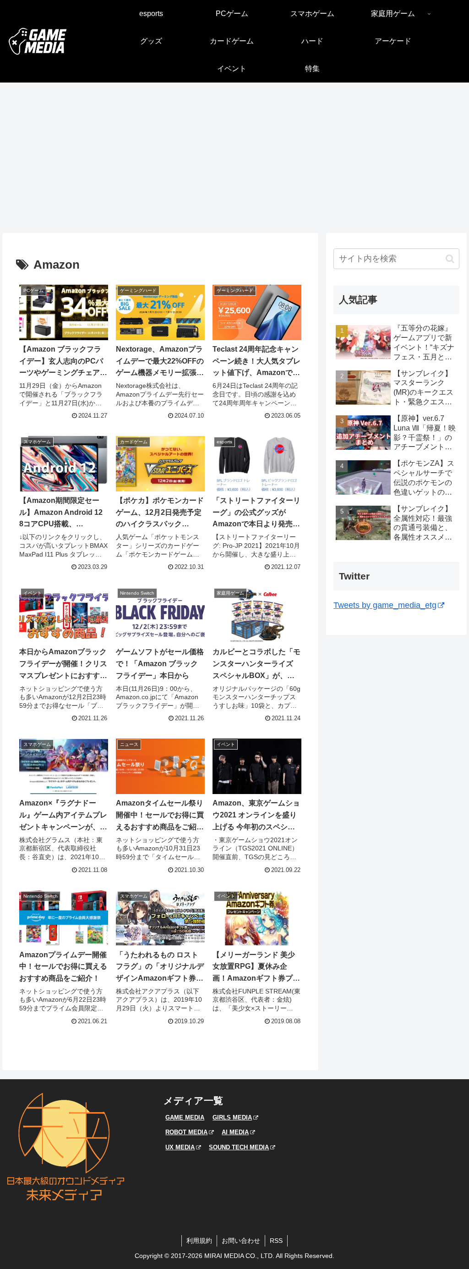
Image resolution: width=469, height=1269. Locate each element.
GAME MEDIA (184, 1117)
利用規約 (199, 1240)
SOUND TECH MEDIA (239, 1147)
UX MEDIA (180, 1147)
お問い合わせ (241, 1240)
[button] (450, 259)
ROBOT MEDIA (186, 1132)
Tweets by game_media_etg (384, 605)
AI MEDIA (235, 1132)
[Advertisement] (234, 158)
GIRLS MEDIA (232, 1117)
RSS (276, 1240)
